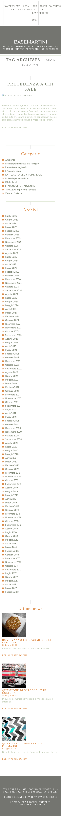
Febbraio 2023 (12, 353)
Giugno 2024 (11, 301)
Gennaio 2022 (12, 391)
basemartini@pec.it (44, 792)
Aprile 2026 (10, 223)
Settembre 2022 (13, 368)
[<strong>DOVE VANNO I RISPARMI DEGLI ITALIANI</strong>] (14, 625)
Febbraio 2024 (12, 316)
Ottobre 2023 (12, 331)
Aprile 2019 (10, 499)
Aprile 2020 (10, 458)
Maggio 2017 (11, 581)
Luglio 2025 (11, 257)
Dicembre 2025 (12, 238)
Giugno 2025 (11, 260)
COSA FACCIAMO (26, 8)
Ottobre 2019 (11, 480)
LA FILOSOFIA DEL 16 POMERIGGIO (23, 175)
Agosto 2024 (11, 294)
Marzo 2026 (11, 227)
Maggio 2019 (11, 495)
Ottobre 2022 (12, 365)
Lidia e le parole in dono (17, 178)
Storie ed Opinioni (44, 9)
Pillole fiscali (11, 182)
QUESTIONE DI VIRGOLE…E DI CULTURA (24, 691)
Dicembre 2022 (13, 361)
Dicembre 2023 (13, 324)
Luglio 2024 (11, 298)
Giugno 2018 (11, 536)
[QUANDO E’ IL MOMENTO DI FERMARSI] (14, 729)
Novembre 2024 (13, 283)
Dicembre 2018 (13, 514)
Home (7, 6)
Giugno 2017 (11, 577)
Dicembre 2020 (13, 428)
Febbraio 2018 (12, 551)
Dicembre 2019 (12, 473)
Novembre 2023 (13, 327)
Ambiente (10, 160)
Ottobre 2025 (11, 246)
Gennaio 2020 (12, 469)
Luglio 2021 (10, 409)
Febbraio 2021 (12, 420)
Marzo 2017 (11, 588)
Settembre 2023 (13, 335)
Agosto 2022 (11, 372)
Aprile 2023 (10, 346)
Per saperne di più (14, 128)
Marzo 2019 (11, 502)
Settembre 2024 (13, 290)
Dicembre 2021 (12, 394)
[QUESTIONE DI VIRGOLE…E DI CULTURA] (14, 676)
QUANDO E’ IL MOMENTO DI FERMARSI (22, 745)
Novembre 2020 (13, 432)
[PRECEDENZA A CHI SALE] (30, 95)
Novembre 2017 (13, 562)
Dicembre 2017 (12, 558)
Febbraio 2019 (12, 506)
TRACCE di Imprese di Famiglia (20, 189)
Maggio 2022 (11, 380)
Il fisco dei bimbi (13, 171)
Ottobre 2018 (12, 521)
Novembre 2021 (13, 398)
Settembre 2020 (13, 439)
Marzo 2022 (11, 383)
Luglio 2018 (11, 532)
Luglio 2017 (11, 573)
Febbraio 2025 (12, 272)
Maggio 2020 (12, 454)
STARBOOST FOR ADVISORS (20, 186)
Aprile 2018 (10, 543)
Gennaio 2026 (12, 234)
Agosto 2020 (11, 443)
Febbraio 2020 (12, 465)
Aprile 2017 (10, 584)
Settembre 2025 (13, 249)
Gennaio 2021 (12, 424)
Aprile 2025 (10, 264)
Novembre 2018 (13, 517)
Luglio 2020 (11, 447)
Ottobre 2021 (11, 402)
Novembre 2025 (13, 242)
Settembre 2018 (13, 525)
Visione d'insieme (13, 193)
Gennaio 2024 (12, 320)
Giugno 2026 (11, 219)
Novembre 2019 (13, 476)
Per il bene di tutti (35, 13)
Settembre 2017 (13, 569)
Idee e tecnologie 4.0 (16, 167)
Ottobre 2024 (12, 286)
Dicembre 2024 (13, 279)
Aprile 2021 (10, 413)
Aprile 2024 (10, 309)
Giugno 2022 (11, 376)
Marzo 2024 (11, 313)
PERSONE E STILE (15, 8)
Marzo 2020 (11, 461)
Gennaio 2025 (12, 275)
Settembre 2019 (13, 484)
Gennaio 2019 (12, 510)
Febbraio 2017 (12, 592)
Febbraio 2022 (12, 387)
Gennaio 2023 (12, 357)
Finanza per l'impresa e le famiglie (22, 163)
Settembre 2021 (13, 406)
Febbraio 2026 (12, 231)
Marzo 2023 (11, 350)
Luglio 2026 (11, 216)
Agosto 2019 (11, 487)
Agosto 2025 (11, 253)
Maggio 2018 (11, 540)
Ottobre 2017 (11, 566)
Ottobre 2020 (12, 435)
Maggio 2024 (11, 305)
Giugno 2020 (11, 450)
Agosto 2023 (11, 339)
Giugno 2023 (11, 342)
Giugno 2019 (11, 491)
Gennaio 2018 (12, 554)
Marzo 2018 (11, 547)
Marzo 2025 (11, 268)
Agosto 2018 (11, 528)
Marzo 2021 (11, 417)
